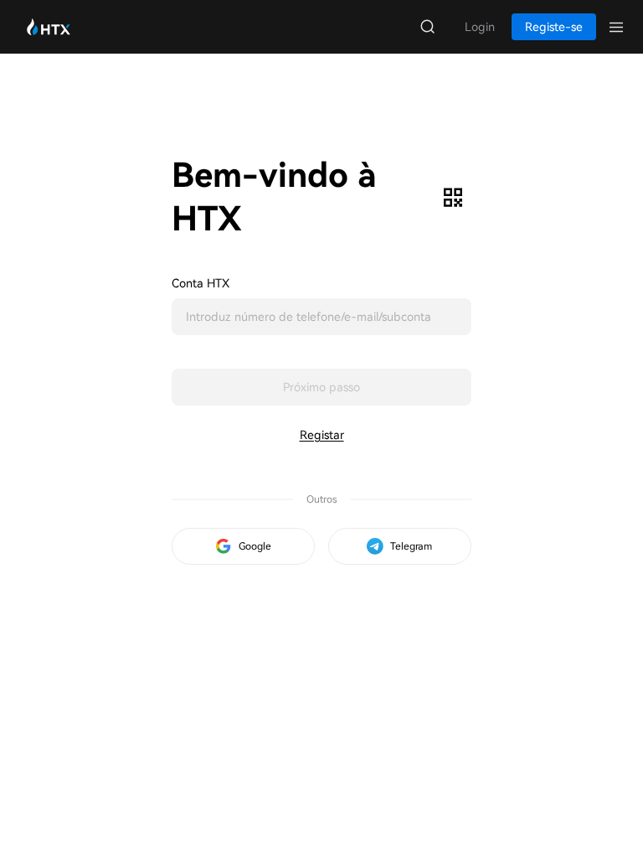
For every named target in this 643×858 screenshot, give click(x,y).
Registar (322, 435)
